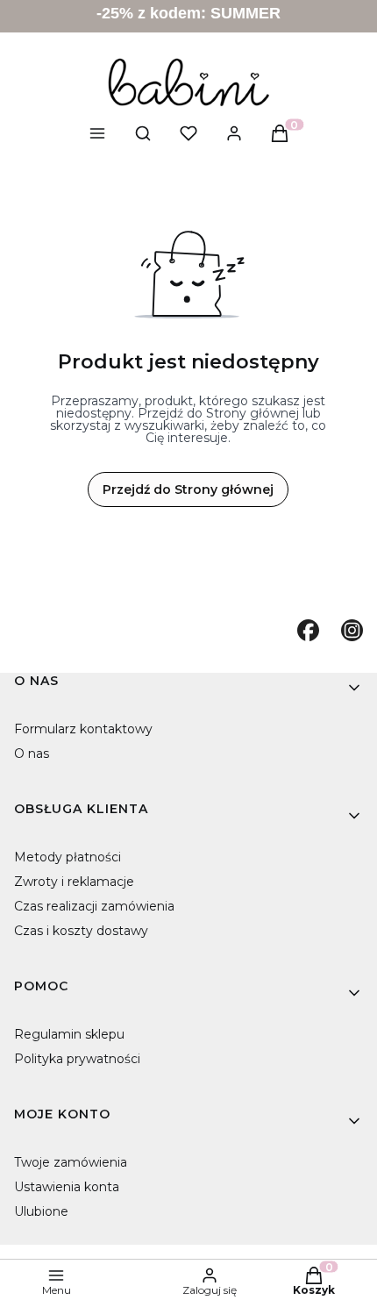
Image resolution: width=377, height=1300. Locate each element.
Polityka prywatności (77, 1059)
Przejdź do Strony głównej (188, 489)
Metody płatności (67, 857)
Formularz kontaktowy (83, 729)
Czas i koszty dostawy (81, 931)
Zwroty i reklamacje (74, 881)
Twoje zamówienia (70, 1162)
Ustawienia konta (66, 1187)
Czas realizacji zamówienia (94, 906)
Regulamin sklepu (69, 1034)
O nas (31, 753)
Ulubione (41, 1211)
